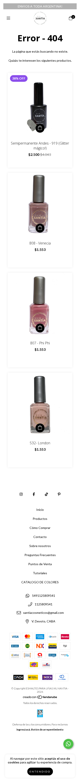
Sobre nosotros (40, 546)
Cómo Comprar (40, 528)
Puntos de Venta (40, 564)
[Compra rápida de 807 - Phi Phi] (40, 328)
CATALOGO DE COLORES (40, 582)
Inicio (40, 509)
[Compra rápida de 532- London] (40, 427)
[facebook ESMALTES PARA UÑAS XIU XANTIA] (34, 494)
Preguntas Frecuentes (40, 555)
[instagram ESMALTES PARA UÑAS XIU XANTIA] (21, 494)
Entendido (40, 771)
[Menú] (9, 18)
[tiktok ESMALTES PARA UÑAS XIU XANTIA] (46, 494)
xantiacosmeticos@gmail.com (43, 613)
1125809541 (43, 604)
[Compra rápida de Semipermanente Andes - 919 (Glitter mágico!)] (40, 128)
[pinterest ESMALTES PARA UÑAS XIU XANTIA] (59, 494)
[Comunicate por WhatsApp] (68, 744)
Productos (40, 519)
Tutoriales (40, 573)
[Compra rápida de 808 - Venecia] (40, 228)
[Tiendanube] (40, 698)
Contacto (40, 537)
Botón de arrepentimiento (47, 729)
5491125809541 (43, 595)
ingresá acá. (23, 729)
